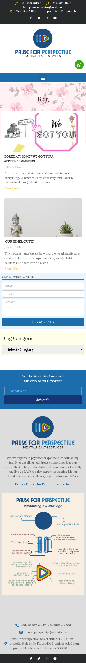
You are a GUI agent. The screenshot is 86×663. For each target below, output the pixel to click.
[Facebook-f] (31, 18)
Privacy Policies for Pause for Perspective (43, 484)
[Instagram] (47, 18)
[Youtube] (55, 18)
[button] (43, 77)
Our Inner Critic (19, 241)
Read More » (12, 188)
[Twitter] (39, 18)
